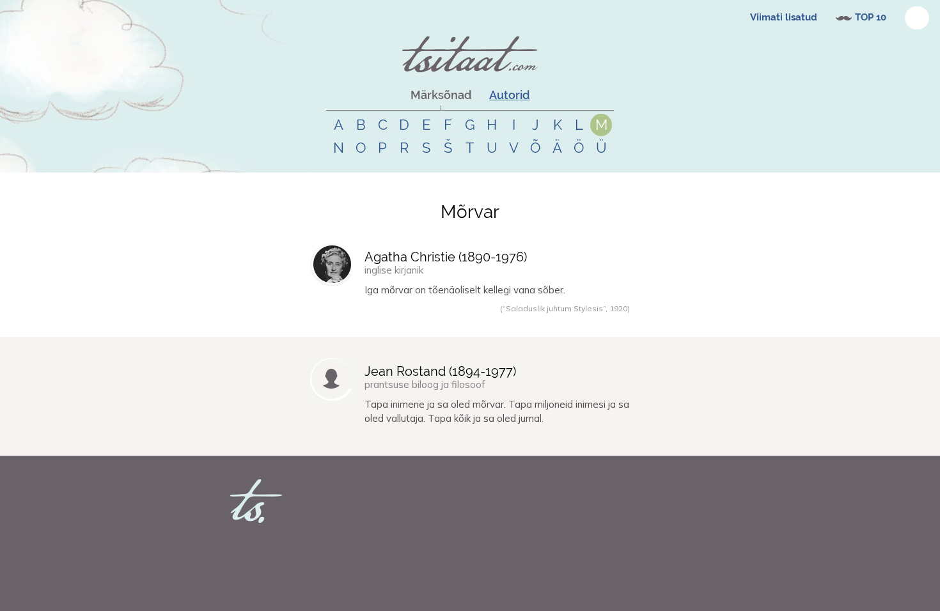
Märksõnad (441, 95)
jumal (484, 441)
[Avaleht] (470, 54)
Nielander (342, 441)
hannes (339, 322)
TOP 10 (870, 17)
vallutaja (457, 441)
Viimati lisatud (783, 17)
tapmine (399, 441)
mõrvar (391, 322)
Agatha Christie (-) (445, 257)
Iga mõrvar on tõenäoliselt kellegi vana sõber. (464, 290)
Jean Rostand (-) (440, 371)
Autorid (509, 95)
